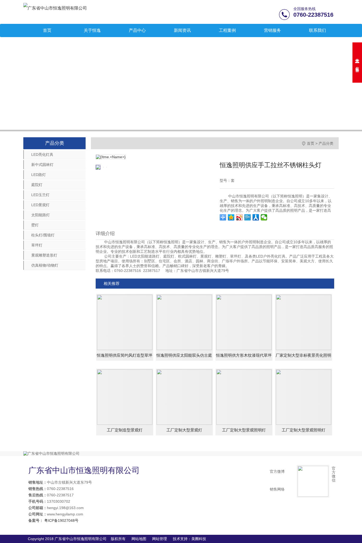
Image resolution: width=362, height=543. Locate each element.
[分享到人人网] (256, 217)
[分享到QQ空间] (231, 217)
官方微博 (277, 471)
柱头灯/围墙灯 (43, 235)
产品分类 (326, 143)
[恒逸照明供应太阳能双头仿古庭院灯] (184, 322)
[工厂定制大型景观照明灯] (244, 397)
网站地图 (138, 539)
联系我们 (317, 30)
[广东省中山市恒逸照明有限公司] (55, 8)
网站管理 (159, 539)
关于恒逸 (92, 30)
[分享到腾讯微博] (247, 217)
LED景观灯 (40, 205)
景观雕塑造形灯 (44, 255)
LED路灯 (38, 175)
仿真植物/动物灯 (44, 265)
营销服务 (272, 30)
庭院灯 (36, 185)
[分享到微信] (264, 217)
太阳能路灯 (40, 215)
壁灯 (35, 225)
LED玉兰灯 (40, 195)
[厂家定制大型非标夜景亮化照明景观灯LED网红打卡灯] (303, 322)
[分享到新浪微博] (239, 217)
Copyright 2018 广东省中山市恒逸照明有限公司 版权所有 (77, 539)
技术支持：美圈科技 (189, 539)
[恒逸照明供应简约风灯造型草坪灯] (124, 322)
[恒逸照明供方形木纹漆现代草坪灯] (244, 322)
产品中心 (137, 30)
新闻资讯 (182, 30)
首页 (47, 30)
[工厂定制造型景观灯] (124, 397)
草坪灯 (36, 245)
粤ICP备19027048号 (60, 520)
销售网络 (277, 489)
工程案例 (227, 30)
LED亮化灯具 (42, 154)
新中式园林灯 (42, 164)
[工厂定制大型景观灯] (184, 397)
